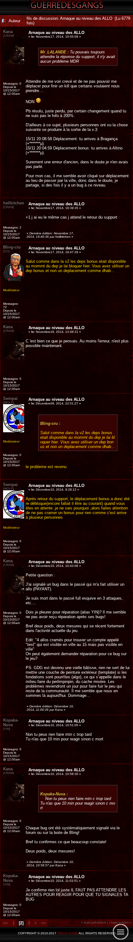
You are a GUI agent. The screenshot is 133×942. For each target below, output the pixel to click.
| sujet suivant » (120, 922)
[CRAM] (8, 35)
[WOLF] (8, 402)
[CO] (6, 251)
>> (43, 923)
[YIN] (6, 729)
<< (6, 923)
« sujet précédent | (94, 922)
